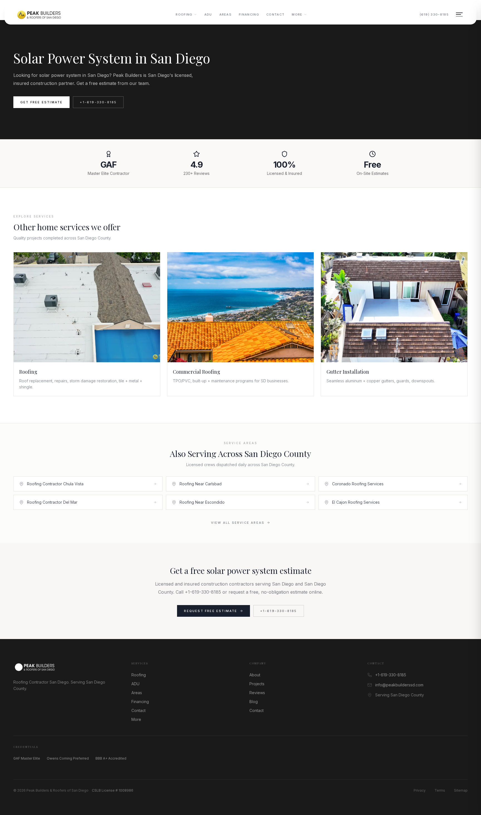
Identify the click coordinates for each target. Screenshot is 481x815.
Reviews (257, 692)
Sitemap (461, 790)
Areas (225, 14)
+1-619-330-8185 (98, 102)
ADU (208, 14)
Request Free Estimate (210, 611)
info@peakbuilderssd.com (399, 684)
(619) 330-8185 (434, 14)
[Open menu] (459, 14)
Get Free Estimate (41, 102)
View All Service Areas (237, 523)
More (297, 14)
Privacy (420, 790)
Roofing (184, 14)
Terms (440, 790)
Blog (253, 701)
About (254, 674)
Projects (256, 683)
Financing (249, 14)
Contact (275, 14)
